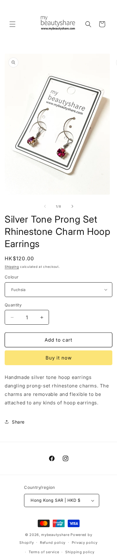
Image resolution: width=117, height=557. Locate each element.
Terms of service (44, 552)
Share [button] (18, 422)
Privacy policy (85, 542)
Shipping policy (80, 552)
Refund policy (53, 542)
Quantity (13, 304)
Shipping (12, 266)
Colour (11, 276)
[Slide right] (72, 206)
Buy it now (59, 358)
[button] (12, 24)
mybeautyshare (55, 535)
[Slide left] (45, 206)
